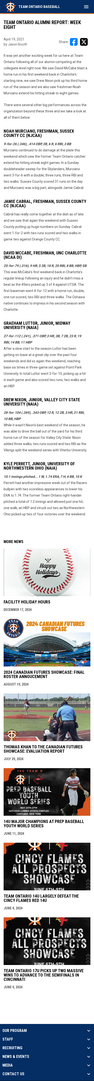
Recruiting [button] (12, 1048)
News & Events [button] (15, 1057)
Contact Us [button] (13, 1074)
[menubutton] (86, 7)
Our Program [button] (14, 1031)
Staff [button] (7, 1039)
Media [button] (7, 1065)
